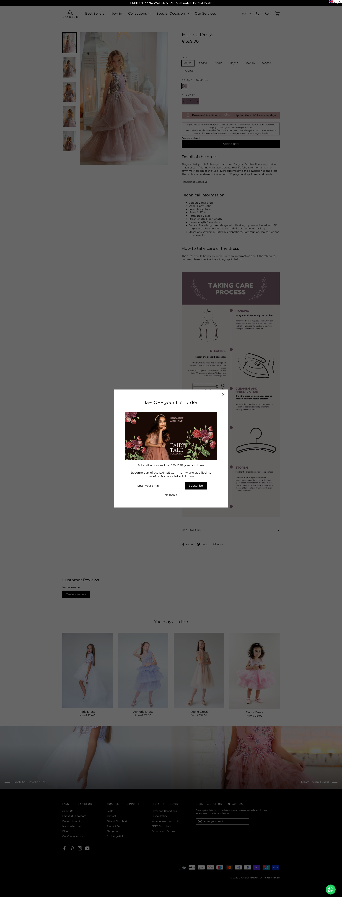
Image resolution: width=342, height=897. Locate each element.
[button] (335, 1)
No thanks (171, 494)
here (191, 476)
